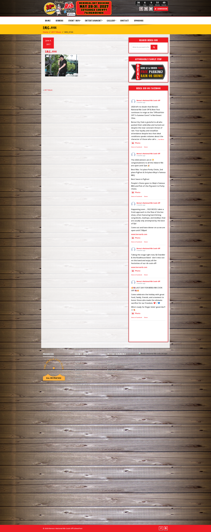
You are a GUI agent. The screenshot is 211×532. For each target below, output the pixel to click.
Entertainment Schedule (117, 364)
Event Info (74, 20)
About (78, 361)
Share (146, 147)
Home (48, 20)
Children (110, 373)
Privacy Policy (81, 381)
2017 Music (56, 32)
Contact (124, 20)
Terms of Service (82, 384)
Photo (137, 143)
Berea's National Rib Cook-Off (148, 100)
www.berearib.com (139, 234)
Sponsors (138, 20)
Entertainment (93, 20)
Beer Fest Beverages (116, 370)
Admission (79, 364)
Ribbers (59, 20)
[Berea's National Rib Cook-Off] (78, 8)
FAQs (77, 367)
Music (109, 361)
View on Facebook (136, 147)
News (77, 373)
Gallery (111, 20)
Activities (111, 367)
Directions (79, 370)
